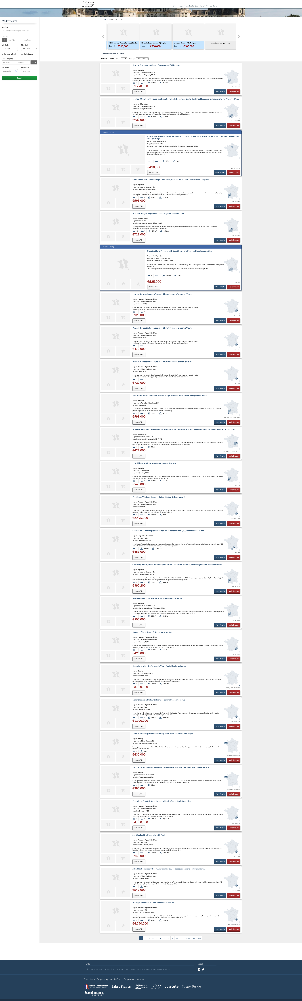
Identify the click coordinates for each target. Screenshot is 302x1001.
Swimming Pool (10, 54)
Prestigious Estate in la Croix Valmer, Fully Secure (153, 902)
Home (174, 6)
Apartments (157, 969)
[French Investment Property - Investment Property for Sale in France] (95, 992)
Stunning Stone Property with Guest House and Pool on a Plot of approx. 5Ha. (179, 251)
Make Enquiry (234, 92)
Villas (87, 969)
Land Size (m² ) (7, 59)
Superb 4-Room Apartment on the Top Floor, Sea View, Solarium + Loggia (162, 733)
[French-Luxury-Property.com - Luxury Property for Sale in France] (157, 985)
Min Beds (5, 45)
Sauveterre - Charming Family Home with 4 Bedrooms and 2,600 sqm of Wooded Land (168, 530)
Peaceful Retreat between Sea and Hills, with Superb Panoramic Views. (162, 294)
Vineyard (108, 969)
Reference (25, 67)
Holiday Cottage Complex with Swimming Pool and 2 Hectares (158, 213)
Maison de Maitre (97, 969)
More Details (220, 92)
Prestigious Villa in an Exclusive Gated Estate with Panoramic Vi (158, 497)
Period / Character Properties (141, 969)
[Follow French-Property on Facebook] (199, 969)
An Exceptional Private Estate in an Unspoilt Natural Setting (157, 598)
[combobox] (19, 31)
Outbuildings (28, 54)
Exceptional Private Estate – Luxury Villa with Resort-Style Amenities (161, 801)
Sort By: (132, 59)
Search (19, 78)
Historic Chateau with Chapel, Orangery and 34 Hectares (156, 65)
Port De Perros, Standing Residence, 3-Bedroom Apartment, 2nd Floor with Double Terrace (170, 767)
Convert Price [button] (138, 92)
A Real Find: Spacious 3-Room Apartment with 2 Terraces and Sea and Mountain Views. (168, 869)
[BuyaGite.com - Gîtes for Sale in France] (173, 985)
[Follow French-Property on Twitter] (203, 969)
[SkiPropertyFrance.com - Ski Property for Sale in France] (142, 985)
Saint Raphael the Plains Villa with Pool (148, 835)
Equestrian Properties (121, 969)
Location (5, 27)
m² (33, 62)
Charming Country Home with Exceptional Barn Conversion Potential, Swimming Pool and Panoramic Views (177, 564)
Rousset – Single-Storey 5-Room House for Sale (152, 632)
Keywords (5, 67)
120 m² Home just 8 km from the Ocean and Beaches (154, 463)
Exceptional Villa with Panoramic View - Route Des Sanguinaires (159, 666)
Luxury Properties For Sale (188, 6)
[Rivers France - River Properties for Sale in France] (193, 985)
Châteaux (166, 969)
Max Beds (24, 45)
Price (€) (5, 36)
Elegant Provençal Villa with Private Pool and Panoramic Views (158, 700)
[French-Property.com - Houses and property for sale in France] (97, 985)
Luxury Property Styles (208, 6)
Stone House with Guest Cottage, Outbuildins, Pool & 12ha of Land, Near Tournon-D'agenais (170, 179)
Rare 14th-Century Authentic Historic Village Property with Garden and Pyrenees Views (169, 395)
